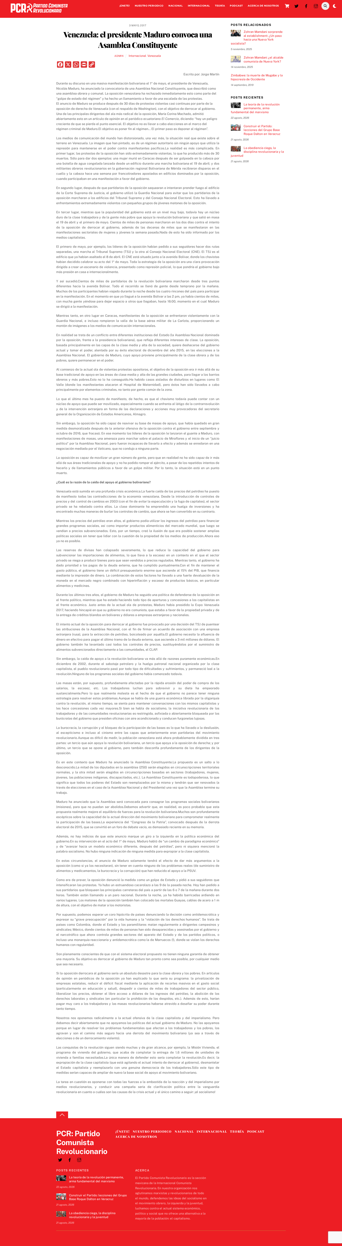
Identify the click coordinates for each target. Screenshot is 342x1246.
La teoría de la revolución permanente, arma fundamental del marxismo (255, 108)
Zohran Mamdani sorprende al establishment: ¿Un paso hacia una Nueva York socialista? (257, 37)
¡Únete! (125, 5)
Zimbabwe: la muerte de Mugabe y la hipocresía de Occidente (257, 77)
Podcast (236, 5)
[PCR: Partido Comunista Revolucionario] (39, 13)
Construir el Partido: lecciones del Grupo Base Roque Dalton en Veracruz (262, 130)
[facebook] (306, 6)
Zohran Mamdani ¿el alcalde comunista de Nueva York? (263, 59)
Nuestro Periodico (149, 5)
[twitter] (296, 6)
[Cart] (287, 6)
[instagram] (316, 6)
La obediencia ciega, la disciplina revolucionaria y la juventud (257, 151)
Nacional (175, 5)
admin (119, 55)
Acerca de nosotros (263, 5)
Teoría (220, 5)
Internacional (199, 5)
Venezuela (154, 55)
